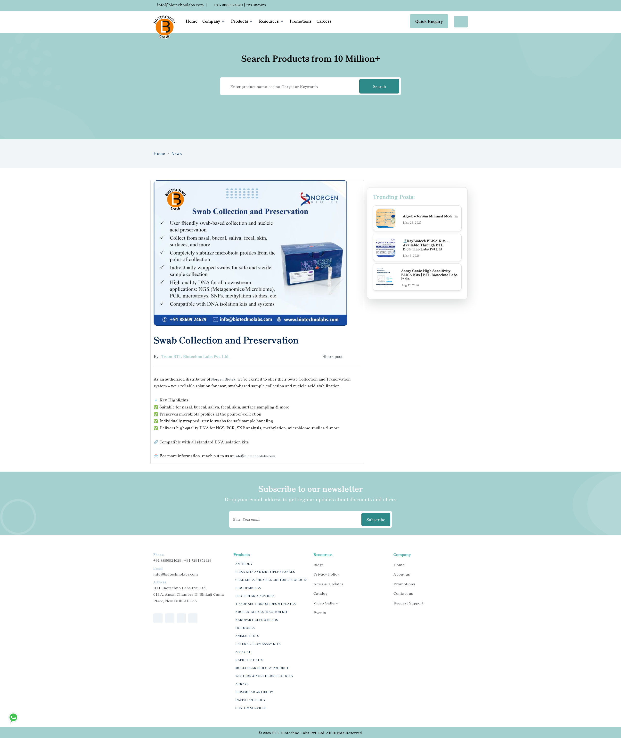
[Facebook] (348, 356)
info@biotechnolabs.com (180, 5)
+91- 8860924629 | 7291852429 (239, 4)
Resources (269, 21)
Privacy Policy (326, 574)
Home (191, 21)
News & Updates (328, 583)
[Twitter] (357, 356)
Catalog (320, 593)
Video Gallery (325, 602)
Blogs (318, 564)
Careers (324, 21)
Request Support (408, 602)
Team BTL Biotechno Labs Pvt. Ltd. (195, 356)
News (176, 153)
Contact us (403, 593)
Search (379, 86)
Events (319, 612)
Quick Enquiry (429, 21)
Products (239, 21)
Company (211, 21)
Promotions (301, 21)
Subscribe (376, 519)
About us (401, 574)
